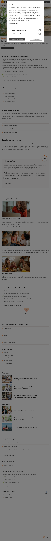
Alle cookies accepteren (17, 39)
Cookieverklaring (13, 15)
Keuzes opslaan (36, 39)
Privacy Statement (25, 15)
